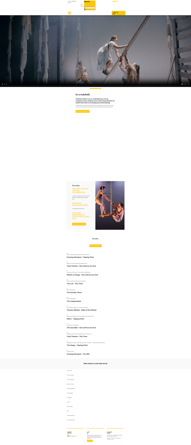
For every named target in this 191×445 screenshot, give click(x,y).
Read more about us (82, 111)
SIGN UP (90, 440)
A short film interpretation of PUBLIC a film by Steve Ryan (80, 215)
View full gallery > (95, 245)
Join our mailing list (72, 1)
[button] (189, 443)
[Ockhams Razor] (117, 13)
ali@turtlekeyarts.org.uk (74, 435)
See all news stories (79, 224)
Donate (69, 2)
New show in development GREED (80, 204)
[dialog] (82, 5)
